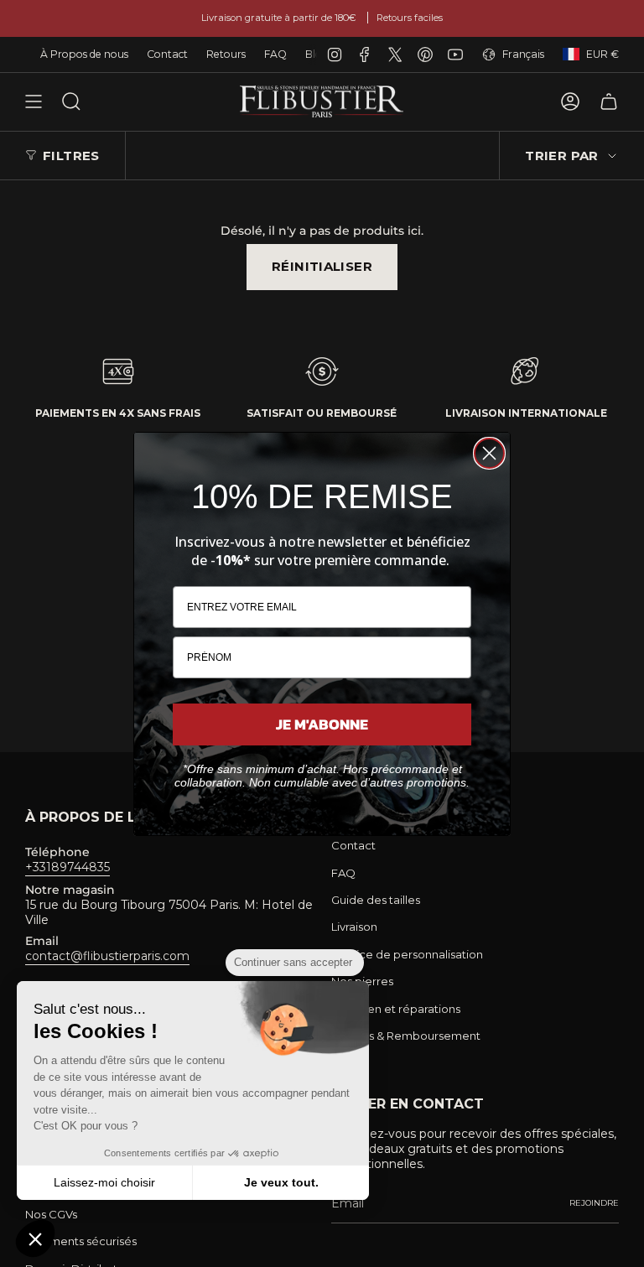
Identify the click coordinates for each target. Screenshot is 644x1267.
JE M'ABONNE (322, 724)
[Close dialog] (489, 453)
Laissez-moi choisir (104, 1182)
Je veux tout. (281, 1182)
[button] (35, 1238)
